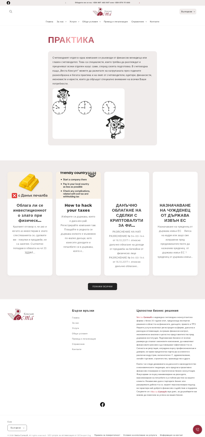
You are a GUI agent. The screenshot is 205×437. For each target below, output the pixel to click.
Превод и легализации (84, 338)
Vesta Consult (21, 435)
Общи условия (79, 333)
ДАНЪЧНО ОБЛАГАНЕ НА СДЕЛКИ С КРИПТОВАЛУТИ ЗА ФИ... (126, 215)
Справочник (78, 344)
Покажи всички (102, 286)
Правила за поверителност (107, 435)
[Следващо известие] (139, 3)
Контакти (76, 349)
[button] (11, 11)
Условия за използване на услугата (140, 435)
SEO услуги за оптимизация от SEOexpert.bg (69, 435)
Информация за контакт (171, 435)
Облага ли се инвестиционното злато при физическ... (30, 213)
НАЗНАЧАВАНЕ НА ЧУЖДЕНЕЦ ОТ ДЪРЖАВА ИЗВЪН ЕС (175, 213)
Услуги (75, 328)
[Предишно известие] (65, 3)
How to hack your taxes (78, 208)
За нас (75, 323)
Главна (76, 317)
